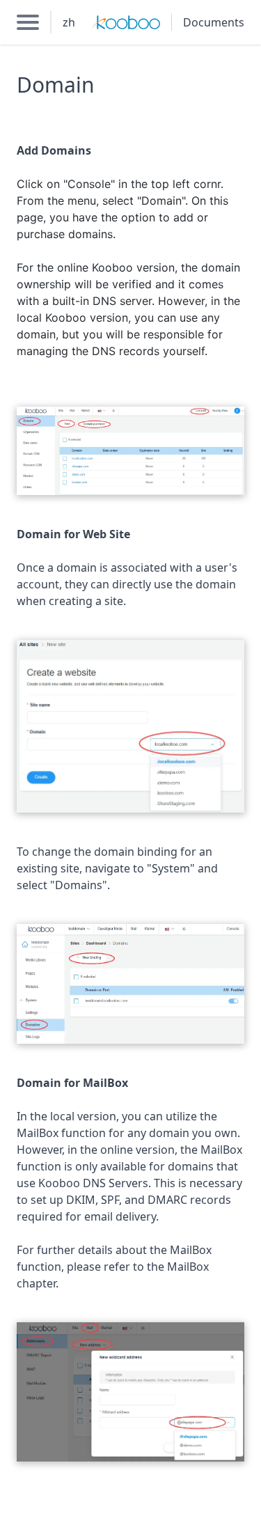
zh (69, 22)
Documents (213, 22)
